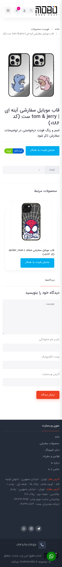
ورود (8, 151)
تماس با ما (53, 469)
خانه (57, 437)
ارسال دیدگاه (48, 395)
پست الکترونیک (50, 357)
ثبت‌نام (18, 151)
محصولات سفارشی (49, 443)
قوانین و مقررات (51, 456)
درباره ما (55, 463)
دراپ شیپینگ (52, 450)
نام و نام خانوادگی (49, 339)
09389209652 (21, 499)
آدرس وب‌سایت (50, 374)
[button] (31, 10)
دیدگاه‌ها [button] (50, 280)
